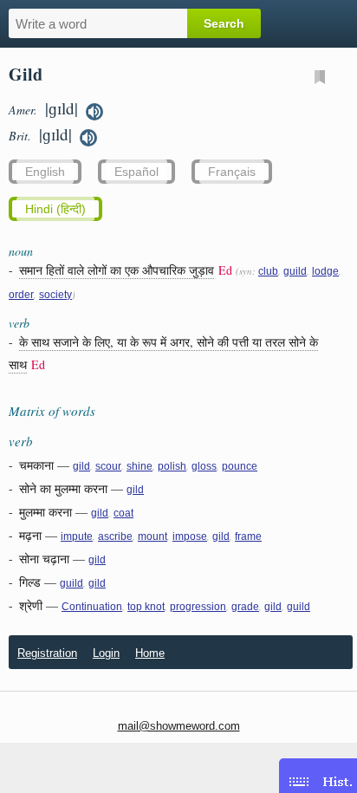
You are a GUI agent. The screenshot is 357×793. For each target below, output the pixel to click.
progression (198, 607)
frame (248, 536)
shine (140, 466)
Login (106, 653)
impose (189, 536)
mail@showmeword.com (179, 725)
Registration (47, 653)
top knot (146, 607)
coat (123, 513)
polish (172, 466)
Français (232, 172)
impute (77, 536)
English (45, 172)
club (268, 271)
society (55, 295)
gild (81, 466)
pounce (239, 466)
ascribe (115, 536)
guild (295, 271)
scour (108, 466)
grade (245, 607)
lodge (325, 271)
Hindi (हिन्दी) (55, 209)
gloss (204, 466)
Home (150, 653)
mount (152, 536)
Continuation (92, 607)
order (21, 295)
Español (136, 172)
